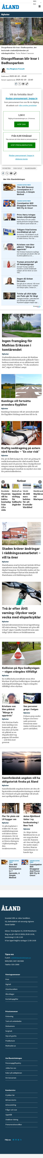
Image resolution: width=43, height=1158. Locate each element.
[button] (3, 482)
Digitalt (8, 984)
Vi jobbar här (10, 1095)
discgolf (17, 168)
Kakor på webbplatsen (13, 1073)
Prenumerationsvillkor (13, 1124)
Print (7, 979)
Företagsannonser (12, 974)
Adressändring (10, 1105)
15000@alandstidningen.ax (21, 958)
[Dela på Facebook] (16, 83)
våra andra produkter (28, 105)
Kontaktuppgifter (11, 999)
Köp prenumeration (21, 145)
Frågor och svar (11, 1110)
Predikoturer (10, 1041)
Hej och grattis (10, 1036)
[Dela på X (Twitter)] (19, 83)
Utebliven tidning (11, 1119)
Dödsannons (10, 1026)
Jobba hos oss (10, 1068)
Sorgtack (8, 1031)
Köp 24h (21, 124)
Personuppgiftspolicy (13, 1063)
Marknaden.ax (10, 1046)
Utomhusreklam (11, 989)
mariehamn (30, 168)
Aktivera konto (21, 159)
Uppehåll (8, 1115)
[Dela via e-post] (23, 83)
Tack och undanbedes (13, 1021)
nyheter (6, 168)
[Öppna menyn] (39, 6)
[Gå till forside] (10, 6)
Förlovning (9, 1016)
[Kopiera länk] (26, 83)
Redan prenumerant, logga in (21, 98)
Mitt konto (35, 2)
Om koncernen (10, 1078)
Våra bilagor (9, 994)
